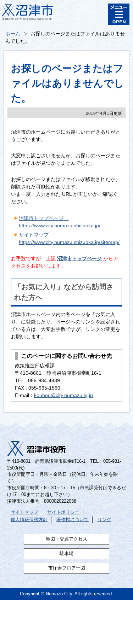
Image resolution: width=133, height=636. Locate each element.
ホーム (12, 33)
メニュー (118, 14)
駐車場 (66, 553)
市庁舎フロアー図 (66, 568)
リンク (104, 519)
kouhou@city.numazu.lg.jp (63, 395)
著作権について (72, 519)
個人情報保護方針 (29, 519)
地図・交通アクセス (66, 539)
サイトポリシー (63, 512)
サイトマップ (24, 512)
